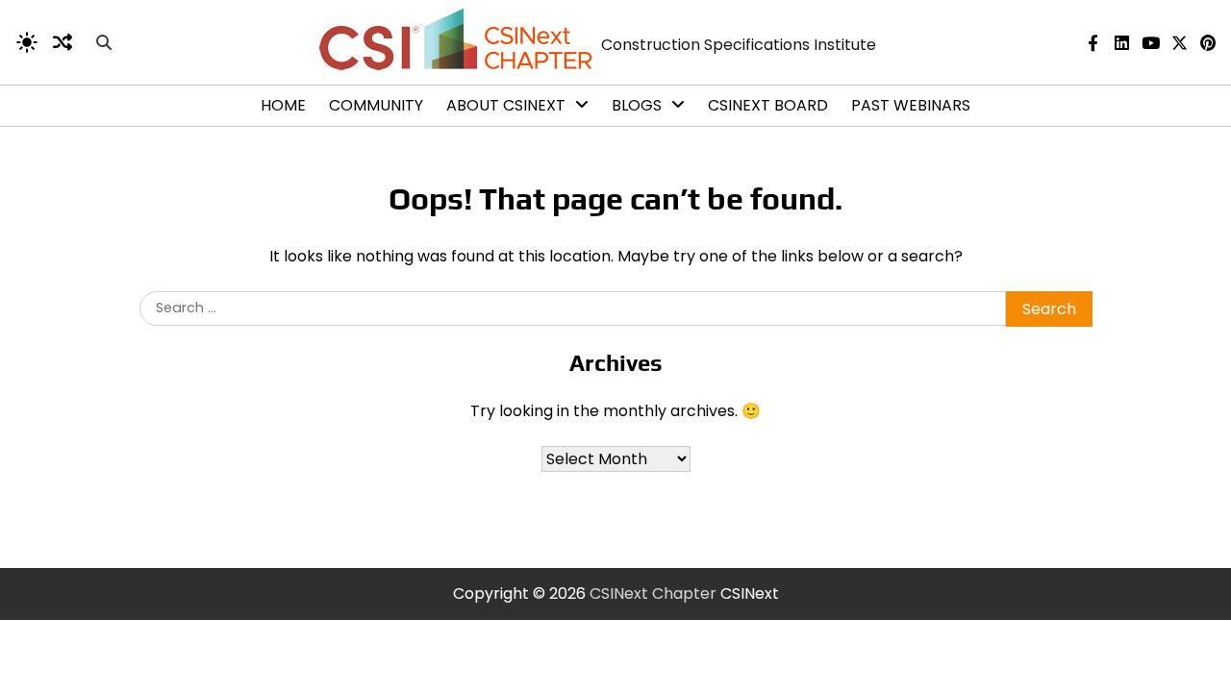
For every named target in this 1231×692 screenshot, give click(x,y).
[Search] (103, 42)
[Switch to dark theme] (26, 42)
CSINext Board (768, 105)
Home (283, 105)
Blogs (637, 105)
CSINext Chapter (653, 593)
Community (376, 105)
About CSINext (505, 105)
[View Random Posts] (62, 42)
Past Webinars (910, 105)
